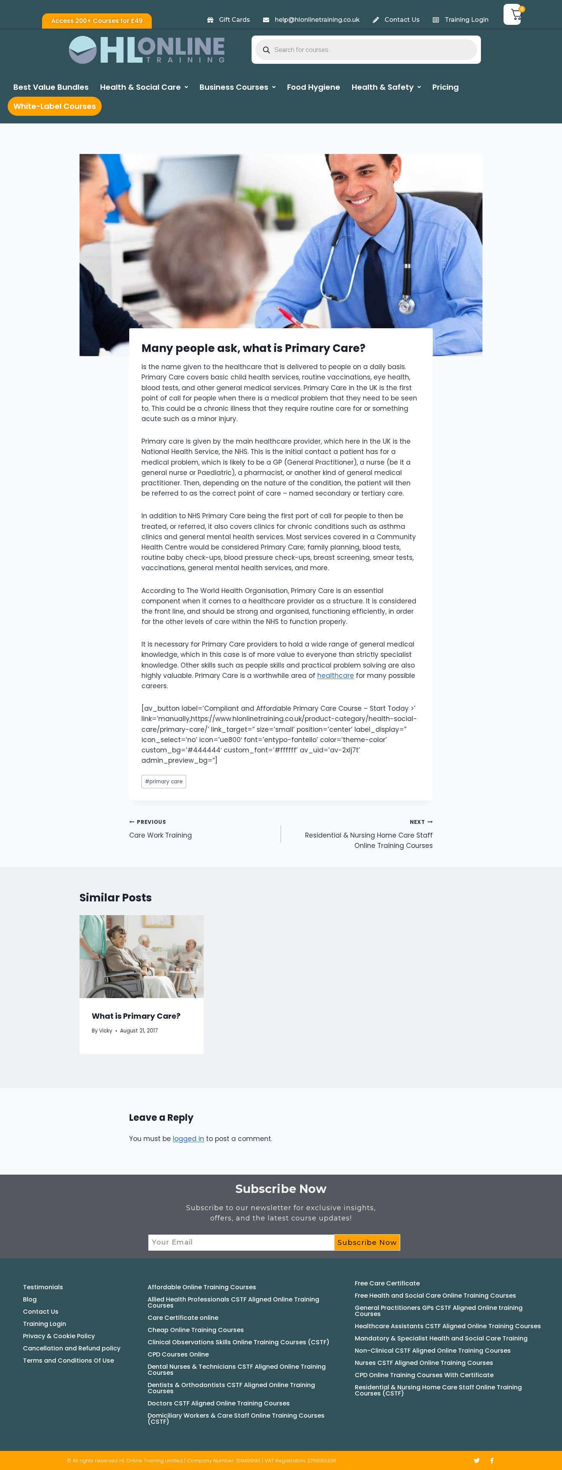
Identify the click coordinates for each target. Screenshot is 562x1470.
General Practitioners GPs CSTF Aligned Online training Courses (439, 1310)
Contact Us (40, 1311)
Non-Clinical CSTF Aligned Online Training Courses (433, 1350)
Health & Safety (383, 87)
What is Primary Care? (136, 1016)
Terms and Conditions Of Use (68, 1360)
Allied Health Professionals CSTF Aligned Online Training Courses (233, 1302)
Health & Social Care (140, 87)
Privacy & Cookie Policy (59, 1336)
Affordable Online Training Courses (202, 1287)
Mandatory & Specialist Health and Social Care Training (441, 1338)
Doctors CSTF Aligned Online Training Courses (219, 1403)
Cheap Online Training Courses (196, 1330)
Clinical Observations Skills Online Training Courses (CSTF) (239, 1342)
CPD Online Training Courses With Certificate (424, 1375)
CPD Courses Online (178, 1354)
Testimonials (43, 1287)
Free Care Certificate (387, 1283)
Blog (30, 1299)
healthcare (335, 675)
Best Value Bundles (51, 87)
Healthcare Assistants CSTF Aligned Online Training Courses (448, 1326)
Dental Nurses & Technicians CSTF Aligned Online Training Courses (237, 1369)
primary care (164, 781)
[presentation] (142, 956)
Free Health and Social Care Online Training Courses (435, 1295)
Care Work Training (160, 829)
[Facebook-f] (492, 1461)
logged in (188, 1138)
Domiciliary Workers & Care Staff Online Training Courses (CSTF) (236, 1418)
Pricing (445, 87)
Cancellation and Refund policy (71, 1348)
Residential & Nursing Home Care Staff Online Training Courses (369, 834)
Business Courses (234, 87)
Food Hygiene (313, 87)
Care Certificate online (183, 1317)
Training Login (44, 1323)
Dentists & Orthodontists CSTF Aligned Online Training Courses (231, 1388)
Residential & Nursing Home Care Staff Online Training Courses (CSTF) (438, 1390)
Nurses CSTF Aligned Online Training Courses (424, 1362)
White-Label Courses (54, 106)
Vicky (105, 1030)
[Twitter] (477, 1461)
